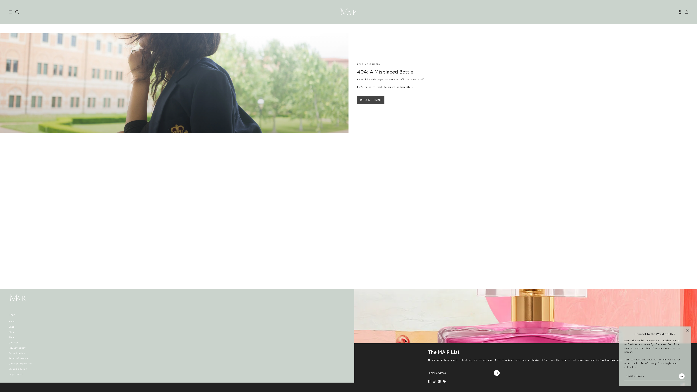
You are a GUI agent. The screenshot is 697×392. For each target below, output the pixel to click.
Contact (13, 342)
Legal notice (16, 374)
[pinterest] (444, 381)
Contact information (20, 363)
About (12, 337)
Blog (11, 332)
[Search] (17, 12)
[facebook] (429, 381)
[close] (687, 330)
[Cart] (686, 12)
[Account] (680, 12)
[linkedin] (439, 381)
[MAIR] (348, 12)
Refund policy (17, 353)
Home (12, 321)
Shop (12, 326)
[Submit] (682, 376)
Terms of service (18, 358)
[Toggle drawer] (10, 12)
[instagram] (434, 381)
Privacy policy (17, 347)
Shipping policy (18, 369)
